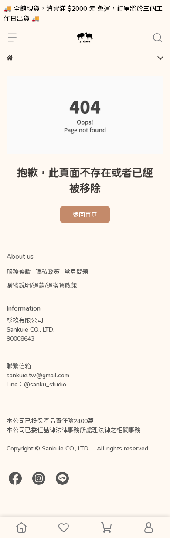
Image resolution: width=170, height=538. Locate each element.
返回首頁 (85, 214)
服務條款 (19, 271)
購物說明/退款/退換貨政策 (42, 285)
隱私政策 (47, 271)
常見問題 (76, 271)
